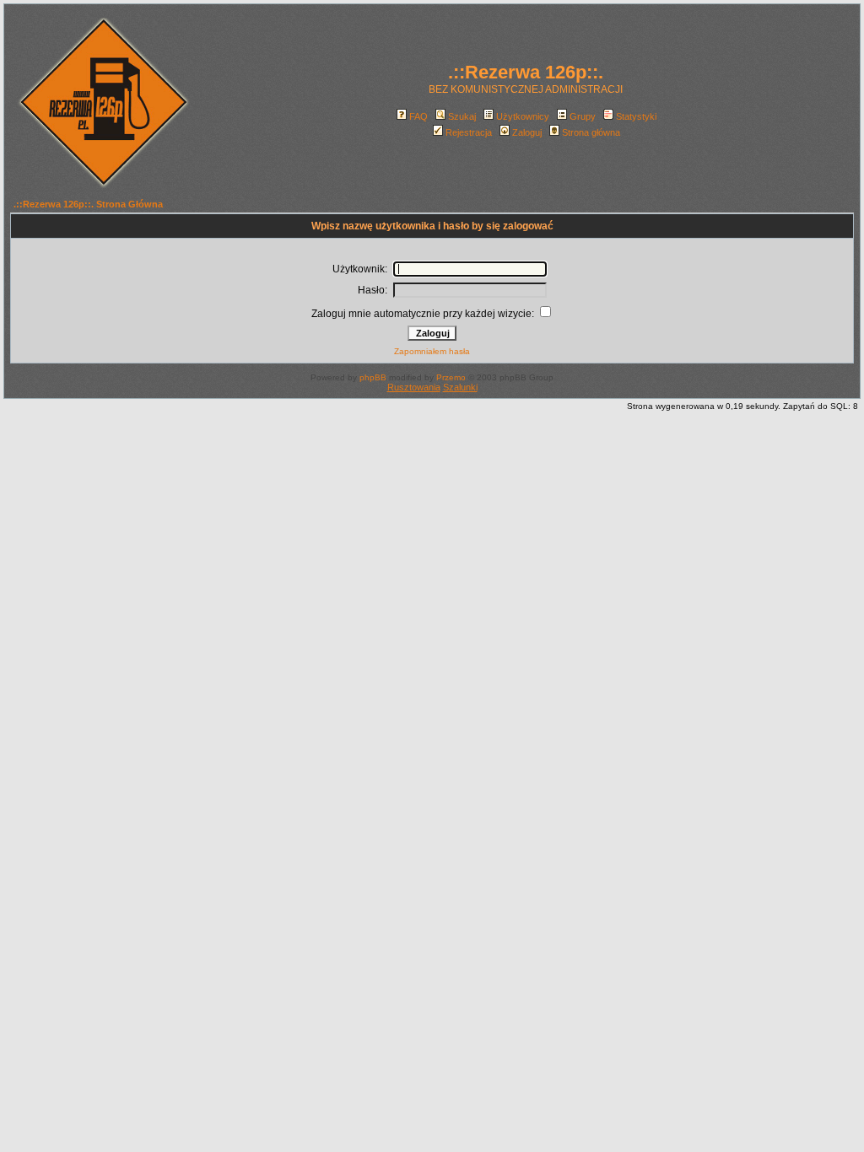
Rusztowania (413, 387)
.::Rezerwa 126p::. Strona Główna (88, 204)
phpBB (372, 377)
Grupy (583, 116)
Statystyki (636, 116)
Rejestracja (469, 132)
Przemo (451, 377)
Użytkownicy (522, 116)
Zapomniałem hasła (432, 351)
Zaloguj (527, 132)
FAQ (418, 116)
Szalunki (460, 387)
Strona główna (591, 132)
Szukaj (462, 116)
